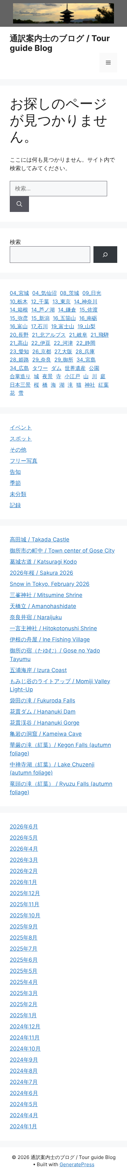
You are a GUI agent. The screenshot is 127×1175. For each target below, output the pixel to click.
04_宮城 (19, 293)
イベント (21, 427)
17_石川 (39, 326)
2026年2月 (24, 871)
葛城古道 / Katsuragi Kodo (43, 561)
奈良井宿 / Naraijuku (36, 617)
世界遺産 (75, 368)
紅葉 (103, 384)
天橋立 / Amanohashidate (43, 606)
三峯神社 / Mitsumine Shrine (46, 595)
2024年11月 (25, 1037)
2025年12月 (25, 893)
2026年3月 (24, 860)
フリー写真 (23, 461)
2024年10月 (25, 1048)
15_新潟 (40, 318)
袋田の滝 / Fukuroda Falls (42, 700)
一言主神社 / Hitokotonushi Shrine (53, 628)
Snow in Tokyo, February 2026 (50, 584)
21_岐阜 (78, 334)
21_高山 (19, 343)
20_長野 (19, 334)
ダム (56, 368)
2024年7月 (24, 1082)
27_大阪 (63, 351)
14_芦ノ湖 (43, 309)
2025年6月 (24, 960)
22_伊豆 (40, 343)
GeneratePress (77, 1164)
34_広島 (19, 368)
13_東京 (61, 301)
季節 (15, 483)
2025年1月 (23, 1015)
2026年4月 (24, 848)
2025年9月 (24, 926)
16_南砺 (88, 318)
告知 (15, 472)
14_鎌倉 (67, 309)
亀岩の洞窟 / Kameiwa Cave (46, 734)
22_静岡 (85, 343)
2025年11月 (24, 904)
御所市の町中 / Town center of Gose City (62, 550)
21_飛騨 (100, 334)
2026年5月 (24, 837)
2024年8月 (24, 1071)
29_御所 (63, 359)
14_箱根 (19, 309)
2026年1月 (23, 882)
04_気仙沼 (44, 293)
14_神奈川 (85, 301)
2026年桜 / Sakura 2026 (41, 573)
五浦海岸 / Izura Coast (38, 670)
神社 (90, 384)
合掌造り (20, 376)
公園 (94, 368)
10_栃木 (19, 301)
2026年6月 (24, 826)
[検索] (19, 204)
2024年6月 (24, 1093)
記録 (15, 505)
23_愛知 (19, 351)
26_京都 (41, 351)
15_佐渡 (88, 309)
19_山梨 (86, 326)
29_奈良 (41, 359)
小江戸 (72, 376)
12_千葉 (40, 301)
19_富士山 (62, 326)
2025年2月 (23, 1004)
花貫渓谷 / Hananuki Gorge (44, 722)
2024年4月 (24, 1115)
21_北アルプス (49, 334)
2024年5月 (24, 1104)
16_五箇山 (64, 318)
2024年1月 (23, 1126)
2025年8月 (23, 937)
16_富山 (19, 326)
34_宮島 (86, 359)
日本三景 (20, 384)
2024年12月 (25, 1026)
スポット (21, 438)
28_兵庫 (85, 351)
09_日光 (91, 293)
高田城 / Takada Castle (39, 539)
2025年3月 (24, 993)
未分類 (18, 494)
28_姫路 (19, 359)
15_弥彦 (19, 318)
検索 (15, 242)
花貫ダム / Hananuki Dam (43, 711)
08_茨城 (69, 293)
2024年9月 (24, 1059)
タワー (40, 368)
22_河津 (63, 343)
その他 (18, 449)
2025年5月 (23, 971)
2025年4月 (24, 982)
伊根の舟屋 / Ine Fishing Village (50, 639)
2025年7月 (23, 948)
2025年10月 (25, 915)
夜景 (47, 376)
